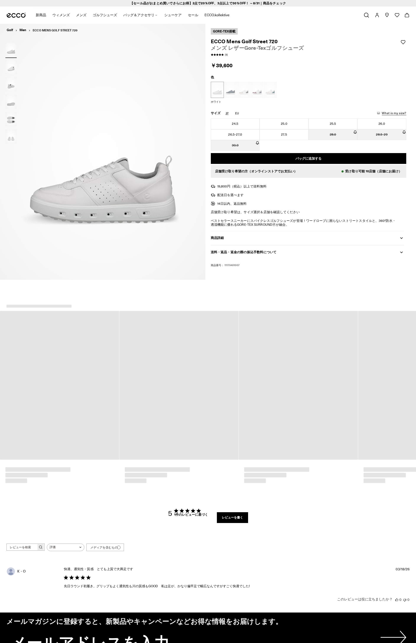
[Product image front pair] (11, 136)
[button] (308, 171)
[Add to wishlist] (403, 42)
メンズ (81, 15)
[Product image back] (11, 84)
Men (23, 30)
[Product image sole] (11, 101)
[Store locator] (387, 15)
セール (193, 15)
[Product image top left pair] (11, 119)
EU (237, 113)
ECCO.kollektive (217, 15)
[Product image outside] (11, 49)
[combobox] (65, 547)
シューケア (173, 15)
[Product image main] (11, 67)
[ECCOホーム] (16, 15)
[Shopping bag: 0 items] (407, 15)
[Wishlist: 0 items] (397, 15)
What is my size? (394, 113)
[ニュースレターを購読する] (393, 638)
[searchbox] (22, 547)
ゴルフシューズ (105, 15)
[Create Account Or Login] (377, 15)
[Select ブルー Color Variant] (230, 90)
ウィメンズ (61, 15)
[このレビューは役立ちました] (396, 600)
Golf (10, 30)
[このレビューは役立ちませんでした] (404, 600)
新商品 (41, 15)
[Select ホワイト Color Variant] (217, 90)
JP (227, 113)
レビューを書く (232, 517)
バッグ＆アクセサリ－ (140, 15)
